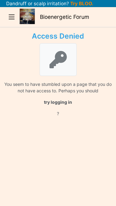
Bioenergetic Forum (64, 17)
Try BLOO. (81, 3)
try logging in (58, 102)
